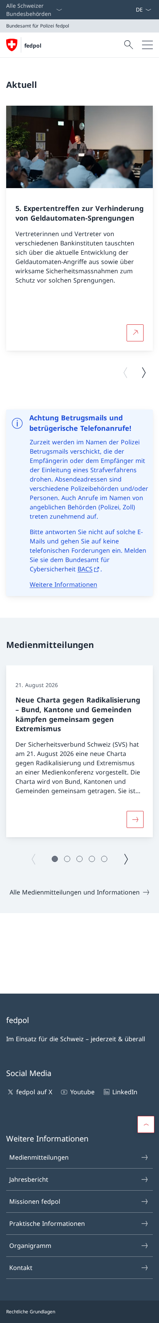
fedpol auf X (34, 1092)
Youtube (82, 1092)
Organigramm (30, 1245)
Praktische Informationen (47, 1223)
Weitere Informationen (63, 584)
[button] (55, 859)
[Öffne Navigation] (147, 45)
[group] (79, 228)
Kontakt (20, 1267)
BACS (85, 569)
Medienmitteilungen (39, 1157)
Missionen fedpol (34, 1201)
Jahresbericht (28, 1179)
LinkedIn (124, 1092)
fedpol (32, 45)
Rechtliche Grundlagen (30, 1311)
